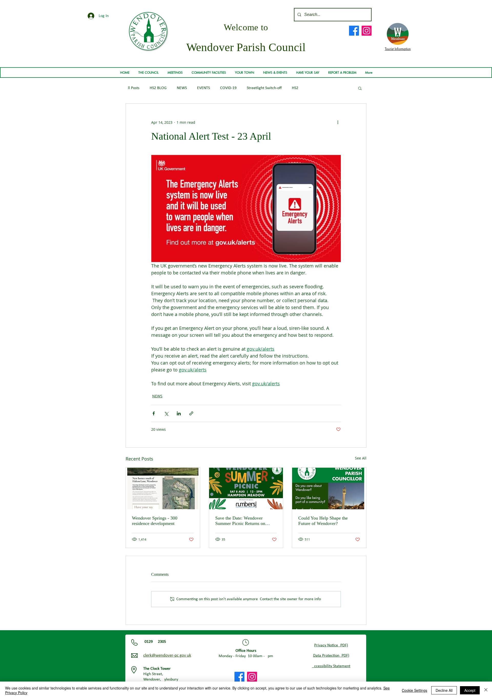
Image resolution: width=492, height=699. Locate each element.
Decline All (444, 690)
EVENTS (203, 88)
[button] (148, 73)
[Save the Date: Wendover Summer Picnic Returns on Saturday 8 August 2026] (246, 488)
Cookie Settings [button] (414, 690)
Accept (469, 690)
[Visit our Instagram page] (367, 31)
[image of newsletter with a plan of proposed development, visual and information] (163, 488)
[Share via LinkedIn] (178, 413)
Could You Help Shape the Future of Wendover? (323, 520)
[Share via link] (191, 413)
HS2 (295, 88)
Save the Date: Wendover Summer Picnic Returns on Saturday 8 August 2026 (240, 520)
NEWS (182, 88)
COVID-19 (228, 88)
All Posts (132, 88)
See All (360, 458)
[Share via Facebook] (153, 413)
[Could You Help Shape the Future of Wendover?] (329, 488)
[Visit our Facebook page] (354, 31)
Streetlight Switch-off (264, 88)
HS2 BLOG (158, 88)
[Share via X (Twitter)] (166, 413)
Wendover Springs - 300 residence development (154, 520)
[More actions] (338, 122)
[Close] (486, 690)
